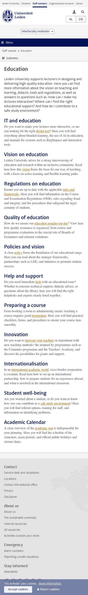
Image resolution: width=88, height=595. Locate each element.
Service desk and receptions (21, 473)
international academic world (30, 369)
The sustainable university (20, 518)
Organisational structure (61, 3)
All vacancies (12, 530)
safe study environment (55, 403)
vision (26, 169)
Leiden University (10, 3)
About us (10, 512)
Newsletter (11, 572)
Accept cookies (18, 589)
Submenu (12, 58)
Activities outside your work (21, 536)
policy (18, 252)
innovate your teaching (39, 340)
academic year (44, 428)
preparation (39, 315)
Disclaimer (10, 497)
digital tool (43, 131)
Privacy (8, 491)
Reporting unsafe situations (21, 557)
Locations (10, 479)
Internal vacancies (15, 524)
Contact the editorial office (20, 485)
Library (79, 3)
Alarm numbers (13, 551)
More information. (50, 584)
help (38, 281)
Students (25, 3)
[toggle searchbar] (82, 11)
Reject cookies (49, 589)
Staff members (40, 3)
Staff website (9, 50)
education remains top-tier (51, 223)
